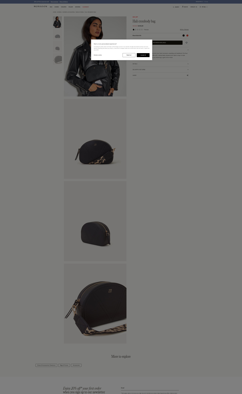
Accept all (143, 55)
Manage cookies (98, 55)
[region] (121, 49)
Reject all (129, 55)
